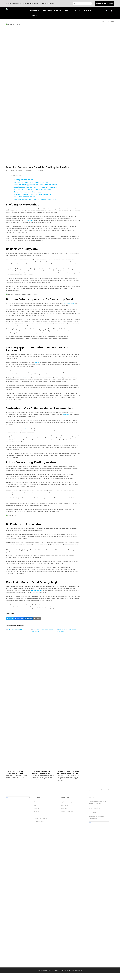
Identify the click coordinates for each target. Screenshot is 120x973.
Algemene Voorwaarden (97, 817)
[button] (10, 618)
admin (20, 170)
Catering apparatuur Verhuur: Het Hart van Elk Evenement (35, 187)
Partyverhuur (29, 170)
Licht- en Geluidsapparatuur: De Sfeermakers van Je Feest (35, 185)
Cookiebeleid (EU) (39, 821)
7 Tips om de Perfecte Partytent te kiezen (100, 790)
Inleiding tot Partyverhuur (23, 180)
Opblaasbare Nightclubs (22, 428)
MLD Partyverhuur (37, 590)
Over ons (36, 808)
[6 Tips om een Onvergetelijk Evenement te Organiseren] (43, 699)
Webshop (37, 815)
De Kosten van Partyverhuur (24, 197)
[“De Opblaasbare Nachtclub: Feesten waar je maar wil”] (18, 699)
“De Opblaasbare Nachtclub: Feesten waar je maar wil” (16, 772)
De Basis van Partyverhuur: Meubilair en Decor (31, 182)
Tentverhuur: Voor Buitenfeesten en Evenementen (32, 189)
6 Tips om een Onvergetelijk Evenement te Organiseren (41, 772)
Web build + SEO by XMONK (62, 970)
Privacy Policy (93, 819)
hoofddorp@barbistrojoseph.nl (100, 807)
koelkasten (23, 378)
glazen (13, 370)
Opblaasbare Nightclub (68, 802)
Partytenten (9, 428)
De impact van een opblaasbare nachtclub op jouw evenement (68, 772)
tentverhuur (66, 414)
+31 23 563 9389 (95, 809)
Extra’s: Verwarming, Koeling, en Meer (28, 192)
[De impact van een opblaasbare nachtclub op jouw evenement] (69, 699)
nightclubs (30, 220)
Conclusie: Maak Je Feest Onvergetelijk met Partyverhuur (35, 199)
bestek (37, 362)
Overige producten (67, 812)
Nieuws (36, 805)
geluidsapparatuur (69, 303)
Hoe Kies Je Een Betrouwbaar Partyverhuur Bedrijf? (33, 194)
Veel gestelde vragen (40, 818)
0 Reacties (40, 170)
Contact (36, 812)
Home (36, 802)
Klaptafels (64, 808)
